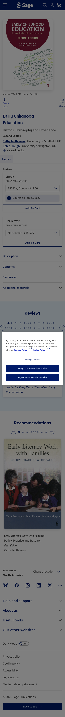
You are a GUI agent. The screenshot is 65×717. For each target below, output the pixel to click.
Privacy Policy (21, 350)
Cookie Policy (39, 350)
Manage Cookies (32, 359)
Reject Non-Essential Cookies (32, 377)
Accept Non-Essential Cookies (32, 368)
